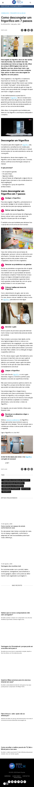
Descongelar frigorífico (10, 489)
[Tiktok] (24, 781)
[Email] (32, 30)
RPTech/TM (6, 24)
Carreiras (7, 776)
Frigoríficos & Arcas (18, 13)
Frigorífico (6, 491)
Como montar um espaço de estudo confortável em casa (13, 527)
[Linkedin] (28, 30)
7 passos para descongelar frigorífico (15, 480)
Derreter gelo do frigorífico (12, 486)
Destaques (26, 489)
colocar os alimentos (13, 420)
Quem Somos (16, 776)
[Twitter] (25, 30)
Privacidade (18, 777)
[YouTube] (21, 781)
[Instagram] (15, 781)
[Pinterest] (18, 781)
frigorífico (14, 98)
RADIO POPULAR (5, 6)
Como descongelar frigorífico (13, 483)
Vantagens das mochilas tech (11, 566)
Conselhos (5, 13)
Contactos (26, 776)
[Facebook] (22, 30)
